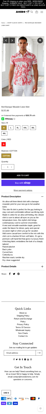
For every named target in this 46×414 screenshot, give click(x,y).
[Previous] (6, 40)
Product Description (11, 196)
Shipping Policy (23, 316)
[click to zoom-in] (40, 40)
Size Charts (23, 333)
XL (18, 128)
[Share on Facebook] (10, 274)
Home (3, 23)
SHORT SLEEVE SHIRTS (14, 23)
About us (23, 313)
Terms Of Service (23, 327)
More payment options (23, 190)
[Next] (12, 40)
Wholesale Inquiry (23, 330)
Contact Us (23, 336)
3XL (32, 128)
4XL (4, 133)
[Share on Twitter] (14, 274)
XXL (25, 128)
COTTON (6, 156)
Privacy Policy (23, 324)
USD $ (6, 393)
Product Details (8, 266)
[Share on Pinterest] (18, 274)
